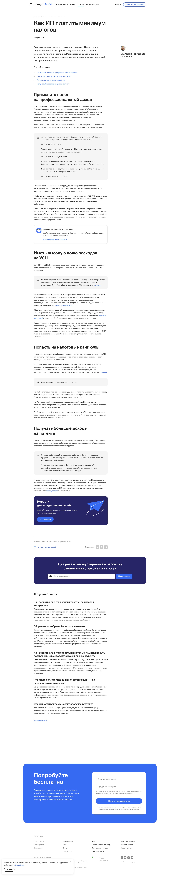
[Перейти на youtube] (125, 857)
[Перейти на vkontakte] (122, 857)
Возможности (68, 841)
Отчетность (67, 851)
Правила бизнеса (57, 17)
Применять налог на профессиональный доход (57, 72)
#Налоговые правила (57, 542)
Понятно (9, 870)
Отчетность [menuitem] (91, 4)
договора (126, 807)
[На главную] (38, 836)
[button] (45, 547)
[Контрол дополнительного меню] (31, 4)
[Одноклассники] (101, 547)
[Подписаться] (124, 576)
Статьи (45, 17)
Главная (37, 17)
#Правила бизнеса (41, 542)
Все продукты (39, 841)
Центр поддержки (128, 841)
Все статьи (39, 720)
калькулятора (52, 491)
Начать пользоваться (119, 801)
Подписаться (45, 519)
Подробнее (19, 865)
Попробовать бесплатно (54, 239)
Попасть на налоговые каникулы (51, 80)
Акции (94, 841)
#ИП (69, 542)
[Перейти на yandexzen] (132, 857)
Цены (65, 845)
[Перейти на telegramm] (128, 857)
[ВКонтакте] (97, 547)
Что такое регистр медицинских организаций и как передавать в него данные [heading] (64, 681)
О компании (38, 848)
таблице (103, 372)
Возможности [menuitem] (62, 4)
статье (98, 285)
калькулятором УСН (63, 305)
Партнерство (39, 845)
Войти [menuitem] (118, 4)
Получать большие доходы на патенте (53, 84)
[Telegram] (106, 547)
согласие (102, 809)
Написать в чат (126, 848)
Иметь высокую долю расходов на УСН (54, 76)
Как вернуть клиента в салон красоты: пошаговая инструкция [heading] (64, 603)
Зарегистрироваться (134, 4)
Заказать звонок (127, 845)
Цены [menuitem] (72, 4)
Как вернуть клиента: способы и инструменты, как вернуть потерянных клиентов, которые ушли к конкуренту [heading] (69, 654)
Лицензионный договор (101, 845)
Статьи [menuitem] (81, 4)
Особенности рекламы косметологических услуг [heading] (63, 703)
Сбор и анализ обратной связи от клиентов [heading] (59, 626)
